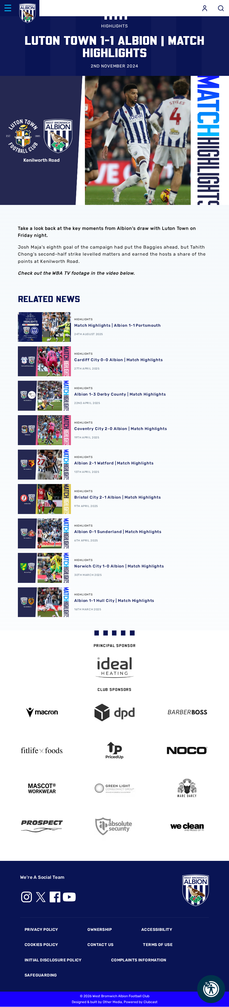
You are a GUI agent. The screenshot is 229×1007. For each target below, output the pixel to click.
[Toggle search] (221, 8)
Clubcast (151, 1002)
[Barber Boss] (187, 712)
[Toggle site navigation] (8, 8)
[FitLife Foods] (42, 750)
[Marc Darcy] (187, 788)
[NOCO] (187, 750)
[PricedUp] (114, 750)
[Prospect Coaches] (42, 826)
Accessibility (156, 929)
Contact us (100, 944)
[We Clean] (187, 826)
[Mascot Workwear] (42, 788)
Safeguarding (41, 975)
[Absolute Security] (114, 826)
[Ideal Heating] (114, 667)
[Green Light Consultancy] (114, 788)
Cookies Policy (41, 944)
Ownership (99, 929)
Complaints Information (138, 960)
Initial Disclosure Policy (53, 960)
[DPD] (114, 712)
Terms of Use (158, 944)
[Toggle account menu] (205, 8)
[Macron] (42, 712)
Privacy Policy (41, 929)
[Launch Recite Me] (211, 989)
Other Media (112, 1002)
